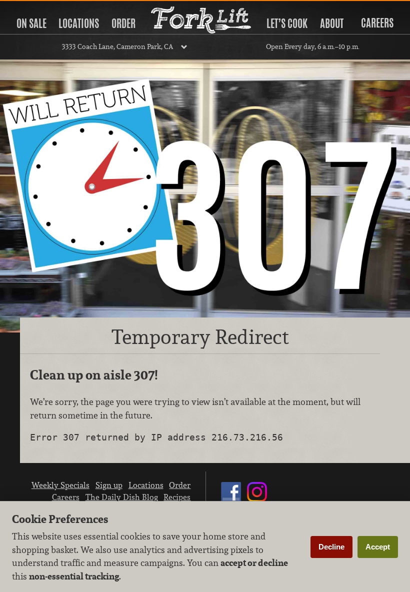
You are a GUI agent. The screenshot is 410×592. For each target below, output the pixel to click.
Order (124, 23)
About (332, 23)
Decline (331, 546)
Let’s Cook (287, 23)
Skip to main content (47, 8)
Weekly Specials (61, 485)
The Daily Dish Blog (122, 497)
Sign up (109, 485)
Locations (78, 23)
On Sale (31, 23)
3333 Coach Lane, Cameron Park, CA (117, 46)
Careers (377, 23)
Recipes (177, 497)
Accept (378, 546)
